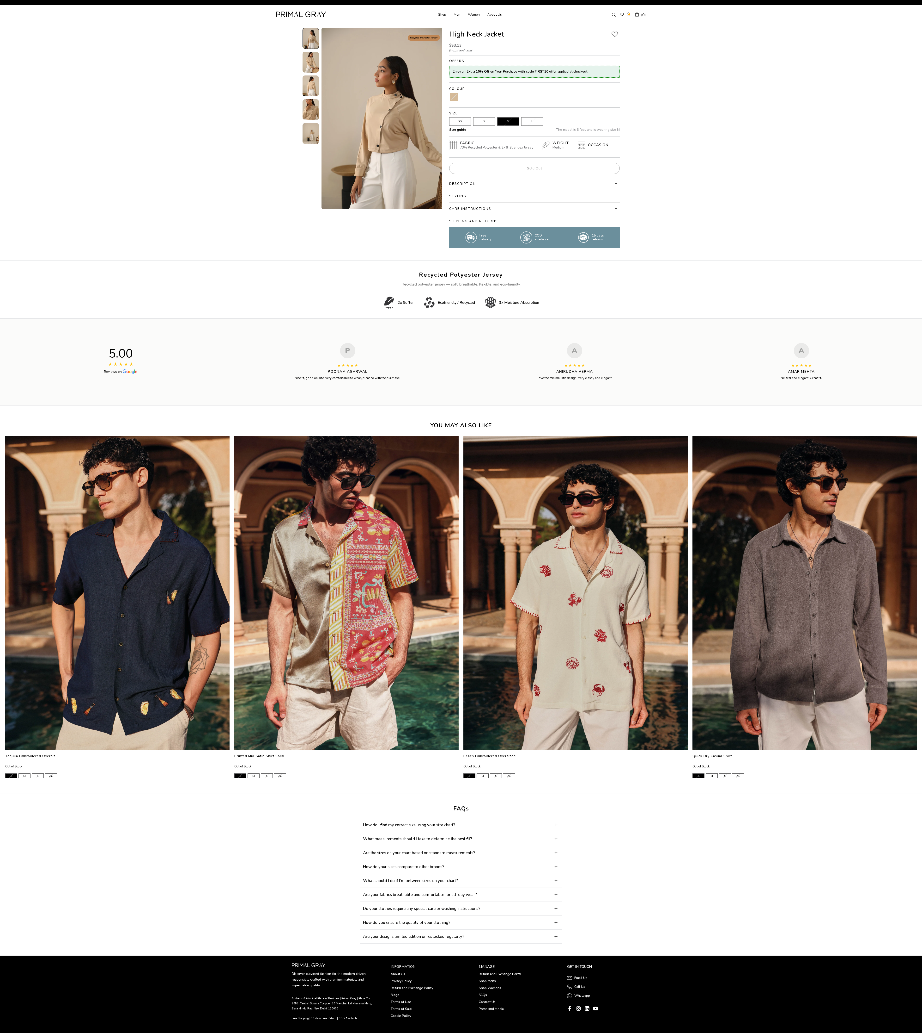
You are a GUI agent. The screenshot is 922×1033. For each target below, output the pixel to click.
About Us (494, 14)
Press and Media (491, 1009)
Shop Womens (490, 988)
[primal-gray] (622, 14)
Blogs (395, 995)
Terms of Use (401, 1002)
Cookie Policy (401, 1016)
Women (474, 14)
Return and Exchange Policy (412, 988)
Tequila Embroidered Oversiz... (31, 756)
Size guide (457, 129)
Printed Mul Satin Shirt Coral (259, 756)
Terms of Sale (401, 1009)
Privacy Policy (401, 981)
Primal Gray (301, 14)
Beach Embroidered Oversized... (491, 756)
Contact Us (487, 1002)
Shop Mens (487, 981)
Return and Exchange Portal (500, 974)
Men (457, 14)
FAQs (483, 995)
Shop (442, 14)
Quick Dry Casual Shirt (712, 756)
